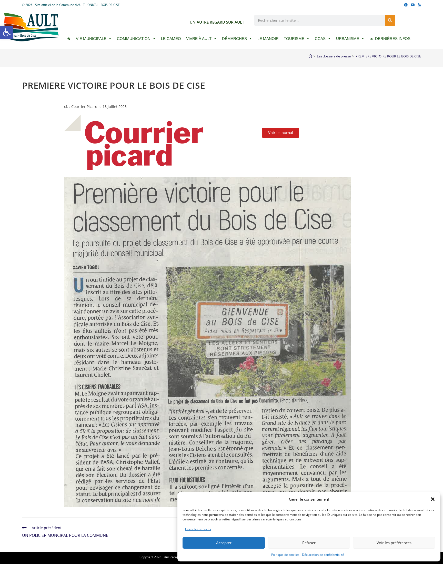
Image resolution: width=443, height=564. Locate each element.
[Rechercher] (390, 20)
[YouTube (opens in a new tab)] (412, 4)
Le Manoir (268, 38)
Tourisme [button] (294, 38)
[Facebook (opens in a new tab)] (405, 4)
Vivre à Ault (199, 38)
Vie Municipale (91, 38)
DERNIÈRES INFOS (392, 38)
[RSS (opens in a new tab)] (418, 4)
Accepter (223, 542)
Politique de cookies (285, 554)
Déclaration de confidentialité (323, 554)
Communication (133, 38)
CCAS (320, 38)
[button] (6, 32)
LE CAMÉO (171, 38)
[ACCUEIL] (69, 38)
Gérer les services (198, 529)
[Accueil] (310, 56)
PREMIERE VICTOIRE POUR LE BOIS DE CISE (388, 56)
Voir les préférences (394, 542)
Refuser (309, 542)
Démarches (234, 38)
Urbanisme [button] (347, 38)
